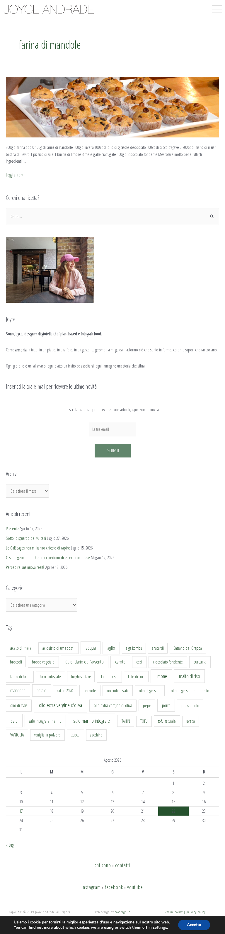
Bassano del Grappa (188, 648)
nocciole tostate (117, 690)
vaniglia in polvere (47, 735)
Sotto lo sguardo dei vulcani (26, 538)
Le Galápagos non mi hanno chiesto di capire (38, 548)
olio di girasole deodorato (190, 690)
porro (166, 705)
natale (41, 690)
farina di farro (20, 676)
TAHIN (126, 721)
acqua (91, 647)
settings (160, 927)
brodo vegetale (43, 662)
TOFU (144, 721)
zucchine (96, 735)
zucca (75, 734)
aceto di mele (21, 648)
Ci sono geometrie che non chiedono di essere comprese (48, 557)
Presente (12, 528)
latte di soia (136, 676)
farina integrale (50, 676)
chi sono (103, 865)
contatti (122, 865)
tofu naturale (167, 721)
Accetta (194, 925)
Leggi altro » (14, 175)
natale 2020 (65, 690)
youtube (135, 887)
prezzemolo (190, 705)
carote (120, 662)
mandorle (17, 690)
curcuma (200, 662)
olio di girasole (150, 690)
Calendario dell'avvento (84, 661)
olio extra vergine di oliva (113, 705)
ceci (139, 662)
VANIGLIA (17, 734)
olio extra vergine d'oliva (60, 705)
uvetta (190, 721)
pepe (147, 705)
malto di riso (189, 676)
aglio (111, 648)
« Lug (9, 845)
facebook (114, 887)
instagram (91, 887)
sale (14, 720)
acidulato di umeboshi (58, 648)
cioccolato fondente (168, 662)
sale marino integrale (91, 720)
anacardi (158, 648)
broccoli (16, 662)
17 (21, 811)
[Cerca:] (112, 216)
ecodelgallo (122, 912)
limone (161, 676)
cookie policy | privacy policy (186, 912)
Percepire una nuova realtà (25, 567)
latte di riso (109, 676)
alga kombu (134, 648)
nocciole (89, 690)
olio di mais (18, 705)
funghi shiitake (81, 676)
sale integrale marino (45, 721)
